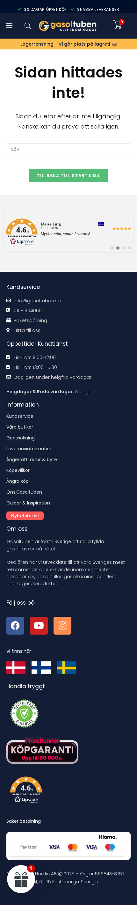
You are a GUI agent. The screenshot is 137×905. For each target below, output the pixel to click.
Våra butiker (19, 427)
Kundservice (19, 416)
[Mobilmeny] (9, 26)
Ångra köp (17, 481)
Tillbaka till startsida (68, 176)
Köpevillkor (18, 470)
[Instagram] (62, 626)
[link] (68, 232)
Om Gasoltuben (24, 492)
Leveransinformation (29, 448)
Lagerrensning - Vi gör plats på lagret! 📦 (68, 44)
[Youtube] (39, 626)
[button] (70, 791)
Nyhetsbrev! (25, 515)
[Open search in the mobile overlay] (28, 26)
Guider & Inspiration (28, 503)
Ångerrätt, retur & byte (31, 459)
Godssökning (20, 438)
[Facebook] (15, 626)
